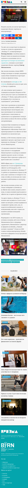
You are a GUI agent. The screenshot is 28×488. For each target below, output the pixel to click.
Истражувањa (6, 376)
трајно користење (6, 262)
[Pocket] (4, 38)
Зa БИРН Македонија (8, 464)
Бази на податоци (7, 483)
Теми (3, 484)
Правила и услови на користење (11, 468)
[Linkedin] (18, 38)
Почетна (4, 473)
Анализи (5, 298)
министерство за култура (17, 259)
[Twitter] (4, 35)
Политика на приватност (9, 466)
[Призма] (7, 1)
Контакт (3, 438)
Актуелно (4, 475)
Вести (14, 13)
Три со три (5, 352)
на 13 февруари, (17, 163)
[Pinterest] (11, 38)
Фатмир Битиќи (15, 262)
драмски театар (5, 259)
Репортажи (5, 276)
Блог (3, 481)
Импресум (5, 462)
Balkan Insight (6, 400)
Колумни (4, 479)
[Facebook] (11, 35)
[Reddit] (18, 35)
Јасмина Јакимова (11, 41)
